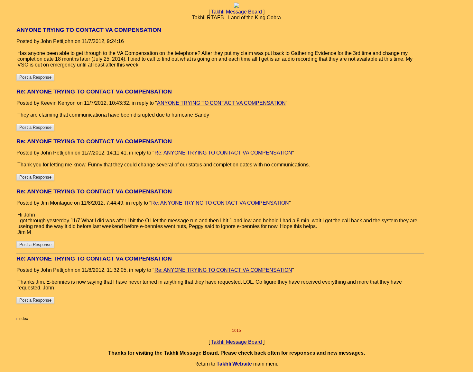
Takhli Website (235, 364)
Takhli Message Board (236, 11)
